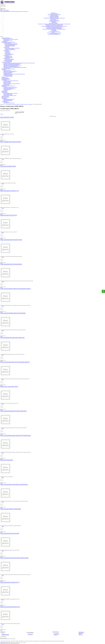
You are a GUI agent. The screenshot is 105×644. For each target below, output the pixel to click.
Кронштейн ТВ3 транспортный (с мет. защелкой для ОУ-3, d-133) (9, 190)
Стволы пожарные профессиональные (54, 31)
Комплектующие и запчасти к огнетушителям (54, 14)
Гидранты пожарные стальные (54, 33)
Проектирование (15, 11)
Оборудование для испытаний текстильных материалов (54, 25)
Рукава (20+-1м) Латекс (7, 84)
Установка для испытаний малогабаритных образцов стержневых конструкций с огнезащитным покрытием (15, 435)
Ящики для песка (4, 97)
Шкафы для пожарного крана (54, 20)
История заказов (56, 634)
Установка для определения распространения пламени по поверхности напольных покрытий (13, 410)
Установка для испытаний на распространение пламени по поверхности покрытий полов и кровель (14, 557)
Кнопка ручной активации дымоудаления (11, 44)
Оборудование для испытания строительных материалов (54, 28)
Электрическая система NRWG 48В (10, 49)
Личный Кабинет (56, 633)
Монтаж (19, 11)
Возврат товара (30, 634)
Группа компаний (2, 11)
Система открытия (54, 22)
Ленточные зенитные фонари (8, 60)
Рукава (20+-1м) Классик (7, 81)
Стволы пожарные (53, 29)
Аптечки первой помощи (7, 89)
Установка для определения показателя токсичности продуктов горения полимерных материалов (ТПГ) (14, 361)
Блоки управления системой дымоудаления (11, 43)
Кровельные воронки (7, 58)
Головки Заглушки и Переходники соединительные (11, 39)
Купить (3, 134)
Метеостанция (7, 46)
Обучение (11, 11)
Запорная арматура (4, 41)
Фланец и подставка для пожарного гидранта (54, 34)
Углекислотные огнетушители (54, 18)
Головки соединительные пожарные (7, 38)
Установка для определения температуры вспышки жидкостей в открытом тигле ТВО (12, 337)
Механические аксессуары (9, 57)
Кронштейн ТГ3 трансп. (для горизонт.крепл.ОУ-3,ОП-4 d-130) (9, 386)
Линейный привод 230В (8, 56)
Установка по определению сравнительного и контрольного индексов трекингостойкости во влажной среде (15, 288)
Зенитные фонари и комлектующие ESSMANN (8, 42)
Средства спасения (4, 91)
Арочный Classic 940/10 (8, 61)
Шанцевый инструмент (5, 96)
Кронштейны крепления (8, 76)
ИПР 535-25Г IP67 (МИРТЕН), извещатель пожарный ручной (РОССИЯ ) (10, 141)
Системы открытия (6, 47)
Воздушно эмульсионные (54, 13)
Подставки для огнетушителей (54, 16)
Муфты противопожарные (5, 78)
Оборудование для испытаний (53, 23)
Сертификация (7, 11)
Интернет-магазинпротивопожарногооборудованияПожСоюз (81, 633)
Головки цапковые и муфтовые (8, 40)
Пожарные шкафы (53, 19)
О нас (3, 633)
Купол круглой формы (8, 54)
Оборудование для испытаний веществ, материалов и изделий (54, 24)
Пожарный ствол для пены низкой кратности (6, 459)
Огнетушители (53, 12)
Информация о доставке (5, 634)
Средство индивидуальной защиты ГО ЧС (10, 88)
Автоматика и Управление (24, 104)
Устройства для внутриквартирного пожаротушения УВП (12, 83)
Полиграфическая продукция (6, 79)
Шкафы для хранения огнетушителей (9, 99)
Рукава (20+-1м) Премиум (7, 82)
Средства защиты (4, 86)
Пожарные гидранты (5, 92)
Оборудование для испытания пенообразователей (54, 27)
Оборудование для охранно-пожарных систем (8, 68)
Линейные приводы (6, 55)
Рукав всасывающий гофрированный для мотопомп (11, 80)
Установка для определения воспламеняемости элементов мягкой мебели (10, 508)
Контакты (26, 11)
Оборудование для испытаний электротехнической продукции (12, 65)
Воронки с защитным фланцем (9, 59)
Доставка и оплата (22, 11)
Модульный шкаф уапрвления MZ (10, 45)
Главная (1, 104)
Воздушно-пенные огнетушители (8, 75)
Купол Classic (7, 51)
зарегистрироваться (6, 10)
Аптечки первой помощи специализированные (10, 87)
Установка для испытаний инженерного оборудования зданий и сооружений (11, 239)
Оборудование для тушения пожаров (54, 15)
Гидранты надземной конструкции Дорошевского (54, 32)
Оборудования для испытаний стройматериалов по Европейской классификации (15, 67)
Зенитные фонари (53, 21)
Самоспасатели (6, 90)
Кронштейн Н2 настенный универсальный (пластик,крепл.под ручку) (10, 606)
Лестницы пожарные (5, 77)
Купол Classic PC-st (8, 53)
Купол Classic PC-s (7, 52)
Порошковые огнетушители (54, 17)
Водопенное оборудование (5, 37)
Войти (1, 10)
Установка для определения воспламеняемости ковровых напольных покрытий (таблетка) (13, 312)
